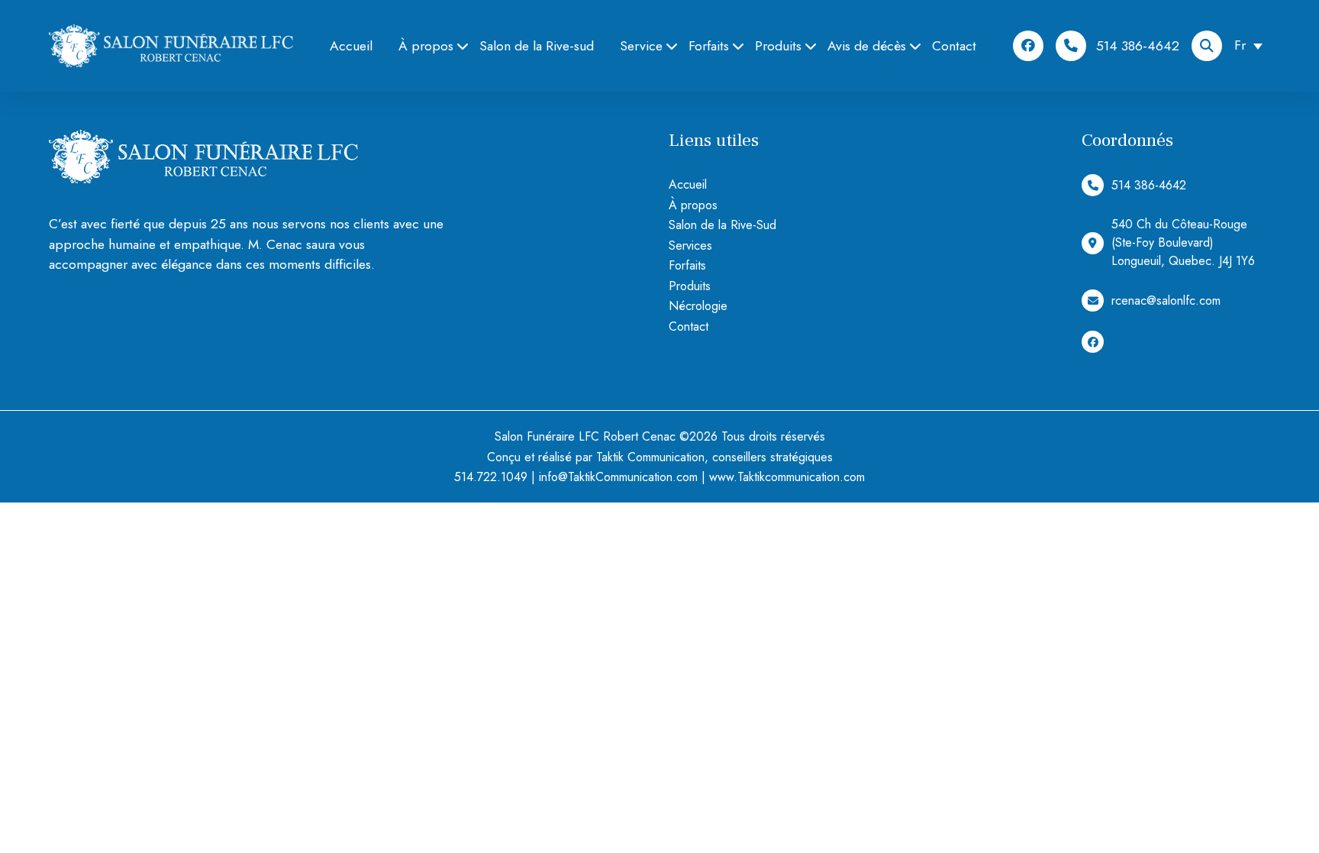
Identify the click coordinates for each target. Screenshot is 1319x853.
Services (690, 245)
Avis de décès (866, 46)
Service (641, 46)
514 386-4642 (1137, 46)
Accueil (351, 46)
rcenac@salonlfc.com (1166, 300)
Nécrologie (698, 306)
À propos (425, 46)
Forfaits (709, 46)
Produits (778, 46)
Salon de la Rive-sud (536, 46)
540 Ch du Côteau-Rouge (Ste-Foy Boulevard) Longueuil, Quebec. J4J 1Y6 (1183, 242)
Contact (954, 46)
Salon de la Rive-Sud (722, 225)
